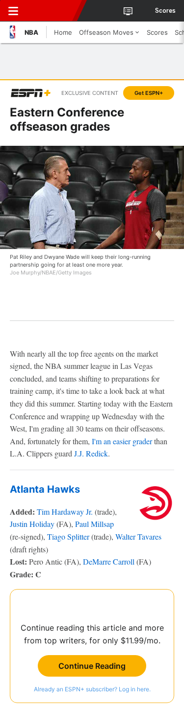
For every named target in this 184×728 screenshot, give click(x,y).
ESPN (52, 11)
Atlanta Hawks (45, 489)
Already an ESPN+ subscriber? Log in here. (92, 689)
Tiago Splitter (68, 536)
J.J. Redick (91, 453)
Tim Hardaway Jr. (65, 511)
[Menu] (13, 11)
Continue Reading (92, 666)
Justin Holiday (32, 524)
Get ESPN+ (148, 93)
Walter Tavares (138, 536)
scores (165, 10)
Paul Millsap (94, 524)
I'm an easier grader (122, 441)
